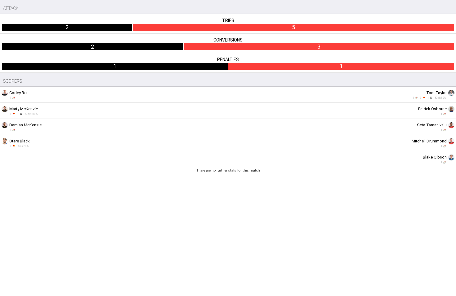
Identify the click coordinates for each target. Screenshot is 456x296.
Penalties (228, 59)
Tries (228, 20)
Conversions (228, 39)
